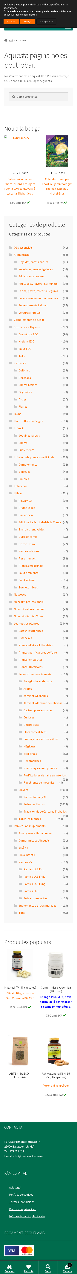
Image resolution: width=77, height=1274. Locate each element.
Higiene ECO (27, 341)
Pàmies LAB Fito (34, 869)
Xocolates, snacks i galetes (36, 269)
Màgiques (30, 746)
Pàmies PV (25, 862)
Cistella (67, 1268)
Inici (11, 40)
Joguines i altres (29, 435)
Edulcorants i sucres (31, 276)
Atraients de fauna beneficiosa (43, 703)
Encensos (25, 378)
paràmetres (30, 14)
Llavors (23, 790)
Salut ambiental (29, 573)
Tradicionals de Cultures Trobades (45, 811)
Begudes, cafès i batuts (33, 262)
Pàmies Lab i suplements (30, 826)
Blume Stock (27, 508)
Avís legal (15, 1187)
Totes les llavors (34, 804)
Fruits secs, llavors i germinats (38, 283)
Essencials (25, 638)
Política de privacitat (22, 1209)
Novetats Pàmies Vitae (28, 616)
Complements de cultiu (29, 320)
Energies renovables (32, 529)
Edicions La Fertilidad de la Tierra (40, 522)
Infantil (19, 428)
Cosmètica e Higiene (27, 327)
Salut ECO (25, 349)
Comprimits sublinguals (34, 840)
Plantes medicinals (31, 566)
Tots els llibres (28, 587)
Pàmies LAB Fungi (35, 884)
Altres (23, 399)
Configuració (46, 21)
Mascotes (20, 594)
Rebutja (27, 21)
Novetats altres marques (30, 609)
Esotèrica (20, 363)
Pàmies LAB (31, 891)
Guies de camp (28, 537)
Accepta (11, 21)
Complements (28, 464)
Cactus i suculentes (31, 631)
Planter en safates (30, 659)
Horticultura (27, 544)
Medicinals (30, 753)
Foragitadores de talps (38, 681)
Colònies (24, 370)
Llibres (23, 443)
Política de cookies (21, 1194)
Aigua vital (25, 500)
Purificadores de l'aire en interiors (45, 775)
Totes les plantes (30, 819)
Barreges (24, 471)
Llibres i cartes (28, 385)
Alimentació (22, 254)
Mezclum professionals (29, 602)
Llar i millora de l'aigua (28, 421)
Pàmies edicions (29, 551)
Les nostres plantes (26, 623)
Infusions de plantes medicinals (34, 457)
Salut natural (27, 580)
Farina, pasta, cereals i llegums (38, 291)
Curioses (29, 717)
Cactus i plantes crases (38, 710)
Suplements (26, 450)
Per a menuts (27, 558)
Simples (24, 479)
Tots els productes (35, 898)
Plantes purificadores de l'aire (38, 652)
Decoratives (31, 725)
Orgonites (25, 392)
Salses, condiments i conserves (38, 298)
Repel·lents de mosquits (39, 782)
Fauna (17, 414)
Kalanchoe (20, 486)
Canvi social (26, 515)
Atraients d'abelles (36, 696)
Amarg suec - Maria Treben (36, 833)
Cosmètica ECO (28, 334)
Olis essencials (23, 247)
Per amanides (32, 761)
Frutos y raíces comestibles (41, 739)
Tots (22, 356)
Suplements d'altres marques (37, 905)
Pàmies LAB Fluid (34, 876)
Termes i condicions (21, 1202)
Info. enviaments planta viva (27, 1216)
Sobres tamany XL (35, 797)
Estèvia (23, 847)
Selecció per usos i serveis (35, 674)
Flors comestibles (35, 732)
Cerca (48, 1271)
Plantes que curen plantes (40, 768)
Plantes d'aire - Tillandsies (36, 645)
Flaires (23, 406)
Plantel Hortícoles (31, 667)
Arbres (28, 688)
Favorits (28, 1271)
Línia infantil (27, 855)
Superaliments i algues (33, 305)
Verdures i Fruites (30, 312)
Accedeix (10, 1271)
